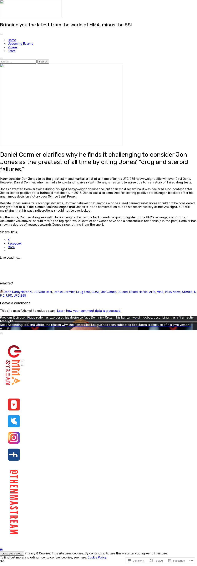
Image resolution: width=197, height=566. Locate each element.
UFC (9, 295)
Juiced (123, 292)
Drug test (83, 292)
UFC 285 (20, 295)
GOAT (95, 292)
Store (12, 51)
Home (12, 40)
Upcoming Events (20, 43)
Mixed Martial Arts (142, 292)
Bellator (46, 292)
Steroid (187, 292)
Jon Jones (108, 292)
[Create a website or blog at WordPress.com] (1, 550)
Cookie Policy (97, 557)
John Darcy (12, 292)
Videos (12, 47)
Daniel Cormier (64, 292)
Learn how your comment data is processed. (89, 311)
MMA (160, 292)
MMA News (172, 292)
